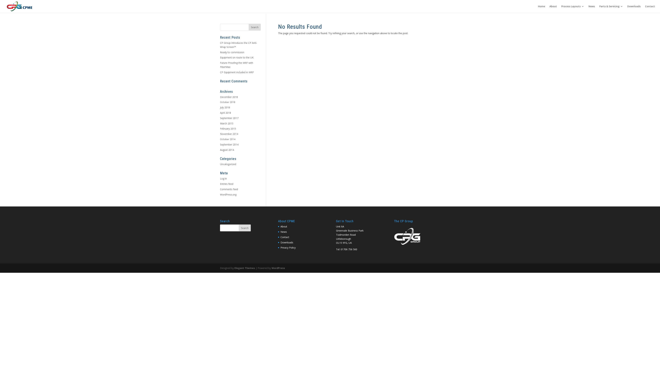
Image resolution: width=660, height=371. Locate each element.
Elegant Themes (244, 268)
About (553, 6)
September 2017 (229, 118)
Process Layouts (571, 6)
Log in (223, 178)
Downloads (634, 6)
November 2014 (229, 134)
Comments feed (229, 189)
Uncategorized (228, 164)
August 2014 (227, 149)
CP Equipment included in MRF (237, 72)
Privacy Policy (288, 247)
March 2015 (226, 123)
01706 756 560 (349, 249)
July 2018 (225, 107)
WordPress (278, 268)
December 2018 (229, 97)
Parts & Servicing (609, 6)
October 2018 (227, 102)
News (591, 6)
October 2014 (227, 139)
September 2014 (229, 144)
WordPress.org (228, 194)
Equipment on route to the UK (237, 57)
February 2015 (228, 128)
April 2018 (225, 112)
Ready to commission (232, 52)
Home (541, 6)
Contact (650, 6)
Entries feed (226, 184)
